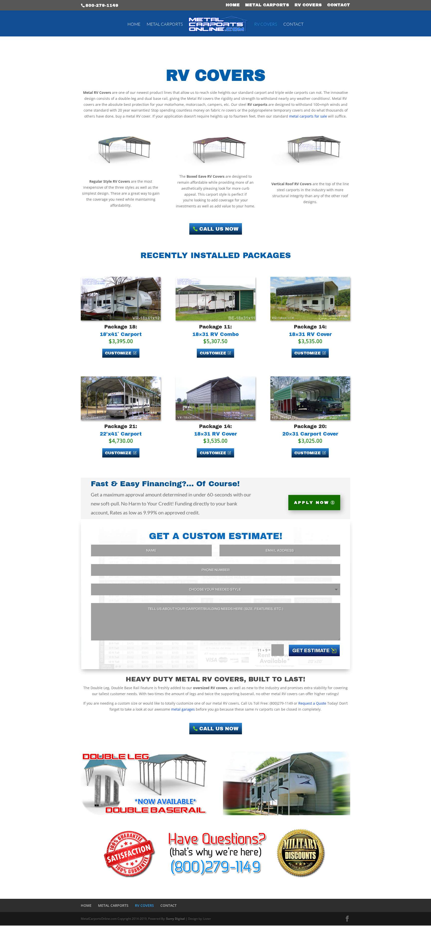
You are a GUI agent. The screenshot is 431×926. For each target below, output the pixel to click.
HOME (233, 5)
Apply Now (311, 502)
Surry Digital (175, 919)
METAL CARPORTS (267, 5)
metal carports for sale (308, 116)
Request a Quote (312, 703)
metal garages (183, 709)
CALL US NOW (218, 229)
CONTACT (338, 5)
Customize (118, 353)
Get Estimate (311, 650)
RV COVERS (308, 5)
